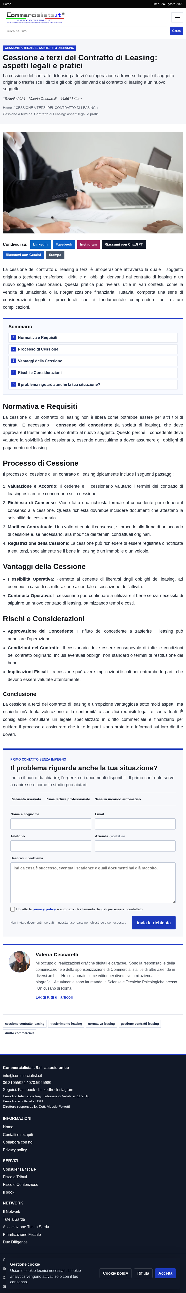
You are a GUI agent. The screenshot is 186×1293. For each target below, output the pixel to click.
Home (7, 4)
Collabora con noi (18, 1142)
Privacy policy (15, 1150)
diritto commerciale (19, 1033)
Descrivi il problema (26, 858)
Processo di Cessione (35, 349)
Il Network (11, 1212)
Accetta (165, 1273)
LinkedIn (40, 244)
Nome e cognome (24, 814)
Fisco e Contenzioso (20, 1184)
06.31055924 (14, 1083)
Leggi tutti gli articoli (54, 997)
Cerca (176, 31)
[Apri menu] (177, 17)
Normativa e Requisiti (35, 338)
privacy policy (44, 909)
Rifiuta (143, 1273)
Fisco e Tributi (15, 1177)
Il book (8, 1192)
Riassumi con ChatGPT (124, 244)
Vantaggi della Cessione (37, 361)
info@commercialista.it (22, 1076)
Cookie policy (115, 1273)
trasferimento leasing (66, 1023)
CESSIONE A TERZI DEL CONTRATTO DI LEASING (56, 108)
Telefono (17, 836)
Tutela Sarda (14, 1219)
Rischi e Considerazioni (37, 373)
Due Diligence (15, 1242)
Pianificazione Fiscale (22, 1235)
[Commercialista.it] (86, 17)
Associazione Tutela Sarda (26, 1227)
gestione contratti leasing (140, 1023)
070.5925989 (40, 1083)
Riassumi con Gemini (23, 255)
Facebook (64, 244)
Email (99, 814)
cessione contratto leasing (25, 1023)
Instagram (88, 244)
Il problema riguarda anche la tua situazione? (56, 384)
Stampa (55, 255)
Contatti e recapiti (18, 1135)
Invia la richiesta (154, 922)
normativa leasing (101, 1023)
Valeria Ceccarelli (42, 99)
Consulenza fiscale (19, 1169)
